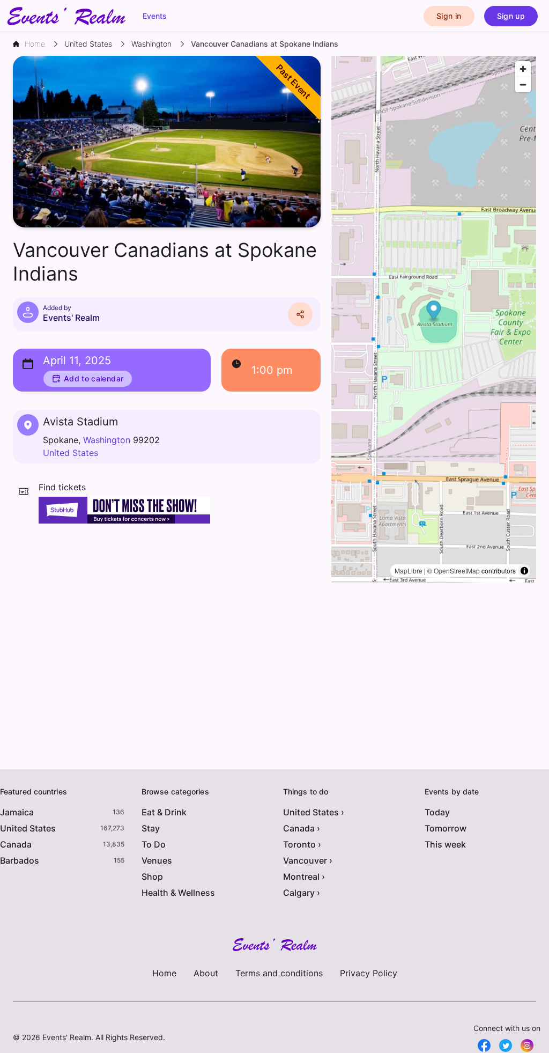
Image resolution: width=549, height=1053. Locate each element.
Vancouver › (307, 860)
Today (437, 812)
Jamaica (17, 812)
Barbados (19, 860)
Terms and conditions (279, 973)
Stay (151, 828)
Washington (106, 440)
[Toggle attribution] (524, 570)
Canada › (301, 828)
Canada (16, 844)
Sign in (448, 15)
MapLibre (408, 570)
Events (155, 15)
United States (70, 452)
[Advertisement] (167, 609)
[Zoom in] (523, 69)
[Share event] (300, 314)
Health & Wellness (178, 892)
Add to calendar (93, 378)
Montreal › (304, 876)
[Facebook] (484, 1045)
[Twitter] (505, 1045)
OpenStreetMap (457, 570)
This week (445, 844)
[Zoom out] (523, 84)
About (206, 973)
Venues (157, 860)
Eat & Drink (164, 812)
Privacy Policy (368, 973)
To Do (154, 844)
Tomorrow (445, 828)
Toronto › (302, 844)
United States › (313, 812)
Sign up (511, 15)
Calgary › (301, 892)
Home (164, 973)
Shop (152, 876)
